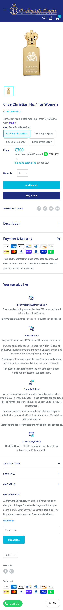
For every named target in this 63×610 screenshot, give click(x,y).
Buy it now (31, 195)
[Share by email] (57, 208)
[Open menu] (4, 9)
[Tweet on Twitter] (51, 208)
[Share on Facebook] (39, 208)
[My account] (50, 18)
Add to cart (31, 185)
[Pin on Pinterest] (45, 208)
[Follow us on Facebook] (5, 571)
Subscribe (14, 539)
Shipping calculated (25, 162)
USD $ (7, 555)
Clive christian (12, 111)
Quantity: (8, 173)
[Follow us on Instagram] (11, 571)
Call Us (14, 603)
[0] (57, 18)
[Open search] (44, 18)
